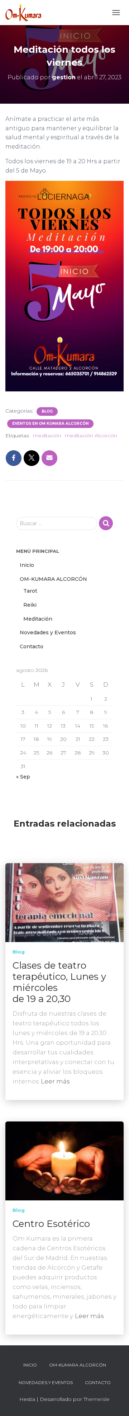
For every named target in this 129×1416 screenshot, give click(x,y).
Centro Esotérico (51, 1223)
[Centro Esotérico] (64, 1160)
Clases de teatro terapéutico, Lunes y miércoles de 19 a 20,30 (59, 982)
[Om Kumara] (26, 13)
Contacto (31, 646)
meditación (47, 435)
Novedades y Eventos (48, 632)
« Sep (23, 776)
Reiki (30, 605)
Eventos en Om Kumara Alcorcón (50, 423)
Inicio (27, 565)
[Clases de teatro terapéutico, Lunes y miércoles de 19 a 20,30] (64, 902)
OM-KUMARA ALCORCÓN (53, 579)
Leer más (55, 1081)
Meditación (37, 619)
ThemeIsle (96, 1399)
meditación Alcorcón (91, 435)
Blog (47, 411)
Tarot (30, 591)
